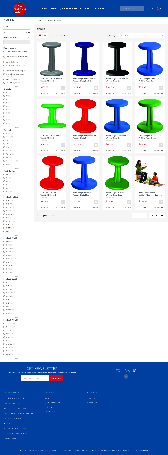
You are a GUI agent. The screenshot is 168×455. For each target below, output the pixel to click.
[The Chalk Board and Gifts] (20, 8)
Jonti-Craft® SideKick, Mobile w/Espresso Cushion (150, 194)
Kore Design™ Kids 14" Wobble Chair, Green (115, 194)
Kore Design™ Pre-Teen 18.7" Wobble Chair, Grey (52, 80)
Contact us (90, 398)
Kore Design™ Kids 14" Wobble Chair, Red (49, 194)
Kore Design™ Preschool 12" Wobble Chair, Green (150, 137)
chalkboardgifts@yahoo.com (23, 413)
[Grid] (39, 35)
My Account (50, 398)
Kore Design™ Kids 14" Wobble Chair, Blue (82, 194)
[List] (45, 35)
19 (152, 216)
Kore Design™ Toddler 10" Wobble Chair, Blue (149, 80)
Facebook (126, 376)
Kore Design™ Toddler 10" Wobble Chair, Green (51, 137)
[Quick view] (52, 59)
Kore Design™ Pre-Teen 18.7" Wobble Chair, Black (118, 80)
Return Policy (50, 412)
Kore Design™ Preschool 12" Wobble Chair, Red (84, 137)
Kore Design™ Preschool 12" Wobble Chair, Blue (117, 137)
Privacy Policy (91, 403)
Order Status (50, 407)
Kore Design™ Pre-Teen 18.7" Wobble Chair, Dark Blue (85, 80)
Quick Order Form (52, 403)
